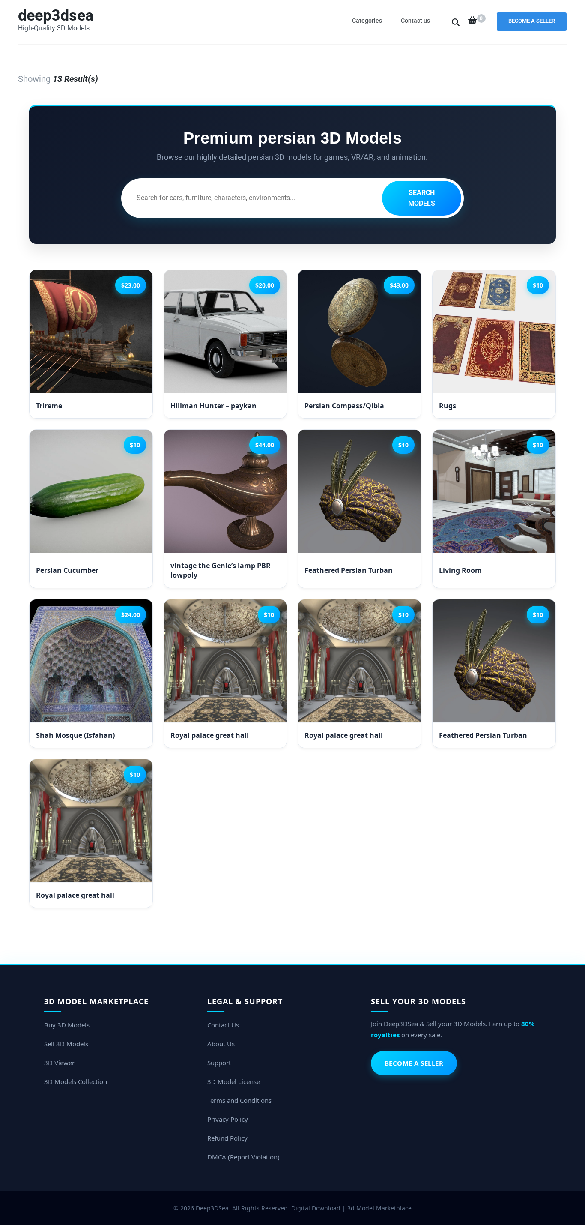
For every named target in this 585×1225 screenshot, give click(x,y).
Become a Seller (531, 21)
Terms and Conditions (239, 1100)
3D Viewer (59, 1062)
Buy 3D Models (67, 1025)
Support (219, 1062)
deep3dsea (55, 15)
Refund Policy (227, 1138)
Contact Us (223, 1025)
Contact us (415, 20)
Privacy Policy (227, 1119)
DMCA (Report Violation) (243, 1157)
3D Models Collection (75, 1081)
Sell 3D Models (66, 1043)
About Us (221, 1043)
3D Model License (233, 1081)
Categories (367, 20)
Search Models (421, 198)
